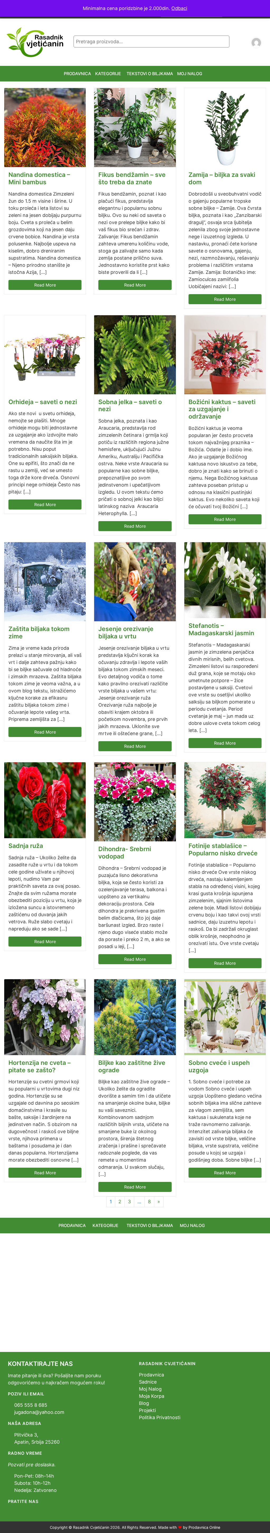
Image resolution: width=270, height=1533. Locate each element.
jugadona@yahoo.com (39, 1412)
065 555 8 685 (30, 1405)
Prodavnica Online (204, 1527)
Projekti (147, 1410)
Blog (144, 1403)
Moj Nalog (150, 1389)
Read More (45, 285)
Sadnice (148, 1382)
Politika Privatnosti (159, 1417)
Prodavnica (151, 1374)
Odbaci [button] (179, 8)
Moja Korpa (151, 1396)
